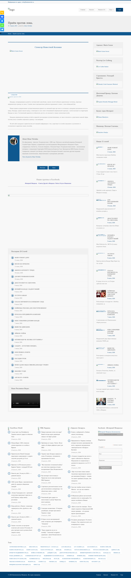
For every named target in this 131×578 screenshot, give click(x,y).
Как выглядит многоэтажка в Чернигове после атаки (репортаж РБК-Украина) (51, 478)
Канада (107, 552)
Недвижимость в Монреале (54, 555)
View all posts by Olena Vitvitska (31, 157)
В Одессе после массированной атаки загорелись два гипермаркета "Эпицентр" (51, 522)
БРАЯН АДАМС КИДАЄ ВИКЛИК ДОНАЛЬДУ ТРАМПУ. (32, 365)
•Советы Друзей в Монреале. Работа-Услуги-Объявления (54, 183)
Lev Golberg (79, 547)
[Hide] (1, 33)
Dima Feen (33, 547)
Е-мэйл (101, 447)
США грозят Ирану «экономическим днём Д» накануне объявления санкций (22, 484)
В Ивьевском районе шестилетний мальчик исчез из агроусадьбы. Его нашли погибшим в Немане (81, 498)
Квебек (117, 552)
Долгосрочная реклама (68, 552)
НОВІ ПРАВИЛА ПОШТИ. (22, 352)
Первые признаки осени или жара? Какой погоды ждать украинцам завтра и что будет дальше (51, 434)
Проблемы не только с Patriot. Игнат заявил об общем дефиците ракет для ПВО (52, 445)
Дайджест (52, 552)
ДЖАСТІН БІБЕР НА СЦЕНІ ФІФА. (25, 283)
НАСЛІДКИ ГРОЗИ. (20, 358)
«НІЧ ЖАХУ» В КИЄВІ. (22, 377)
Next (53, 168)
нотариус (96, 561)
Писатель (47, 558)
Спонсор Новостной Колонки (48, 47)
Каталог (91, 9)
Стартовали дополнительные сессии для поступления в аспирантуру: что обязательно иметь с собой (51, 489)
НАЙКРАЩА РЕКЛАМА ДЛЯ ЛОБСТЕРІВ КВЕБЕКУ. (31, 308)
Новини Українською (97, 555)
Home (9, 33)
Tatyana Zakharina (100, 549)
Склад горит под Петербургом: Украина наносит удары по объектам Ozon (22, 434)
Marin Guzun (32, 549)
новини (73, 561)
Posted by (25, 26)
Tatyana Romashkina (82, 549)
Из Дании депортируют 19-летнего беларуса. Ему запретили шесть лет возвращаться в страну (81, 522)
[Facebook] (2, 17)
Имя (100, 454)
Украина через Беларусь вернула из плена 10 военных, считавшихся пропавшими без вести (51, 456)
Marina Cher (105, 547)
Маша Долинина (15, 555)
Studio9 (67, 549)
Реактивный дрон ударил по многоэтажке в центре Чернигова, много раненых (51, 500)
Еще (110, 9)
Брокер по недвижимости (18, 552)
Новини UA (101, 9)
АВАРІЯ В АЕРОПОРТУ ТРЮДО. (25, 270)
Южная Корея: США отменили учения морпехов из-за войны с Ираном (20, 445)
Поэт (56, 558)
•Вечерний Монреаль (31, 183)
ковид (63, 561)
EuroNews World (16, 428)
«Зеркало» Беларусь (77, 428)
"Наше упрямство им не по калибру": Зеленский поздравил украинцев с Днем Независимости (51, 532)
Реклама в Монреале (17, 561)
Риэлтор (31, 561)
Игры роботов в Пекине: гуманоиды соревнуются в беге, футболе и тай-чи (21, 508)
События (14, 95)
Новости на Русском (17, 558)
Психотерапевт (89, 558)
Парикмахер (34, 558)
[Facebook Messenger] (2, 21)
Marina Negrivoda (16, 549)
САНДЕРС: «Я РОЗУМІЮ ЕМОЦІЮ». (26, 346)
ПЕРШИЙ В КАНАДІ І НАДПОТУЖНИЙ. (27, 289)
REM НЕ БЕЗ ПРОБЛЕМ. (22, 264)
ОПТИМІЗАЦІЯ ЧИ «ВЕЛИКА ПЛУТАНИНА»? (29, 339)
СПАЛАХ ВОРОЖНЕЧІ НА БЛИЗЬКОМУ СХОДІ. (29, 302)
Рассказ (101, 558)
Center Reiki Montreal (17, 547)
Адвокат (115, 549)
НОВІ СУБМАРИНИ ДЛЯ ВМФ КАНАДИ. (27, 320)
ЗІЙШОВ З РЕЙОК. (20, 333)
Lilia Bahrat (92, 547)
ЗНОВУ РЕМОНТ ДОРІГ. (22, 257)
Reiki (58, 549)
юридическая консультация (20, 564)
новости (84, 561)
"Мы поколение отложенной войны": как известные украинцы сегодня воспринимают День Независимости (52, 467)
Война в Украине (37, 552)
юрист (37, 564)
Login (119, 9)
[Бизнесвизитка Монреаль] (11, 10)
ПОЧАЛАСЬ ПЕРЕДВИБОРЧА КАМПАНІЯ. (28, 314)
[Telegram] (2, 29)
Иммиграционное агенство (90, 552)
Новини (70, 555)
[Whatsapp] (2, 25)
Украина (53, 561)
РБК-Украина (45, 428)
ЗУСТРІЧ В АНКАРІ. (21, 295)
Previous (42, 168)
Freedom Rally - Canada (49, 547)
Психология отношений (71, 558)
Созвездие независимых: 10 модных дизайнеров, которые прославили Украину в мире (51, 511)
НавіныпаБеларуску (33, 555)
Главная (83, 9)
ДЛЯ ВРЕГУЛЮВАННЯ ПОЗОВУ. (25, 276)
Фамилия (102, 460)
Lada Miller (66, 547)
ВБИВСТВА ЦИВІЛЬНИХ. (22, 327)
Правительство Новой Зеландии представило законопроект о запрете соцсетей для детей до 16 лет (21, 456)
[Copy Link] (2, 13)
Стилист (42, 561)
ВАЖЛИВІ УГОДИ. (20, 371)
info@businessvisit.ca (28, 2)
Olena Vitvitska (47, 549)
